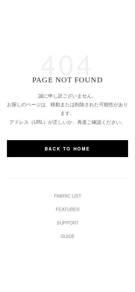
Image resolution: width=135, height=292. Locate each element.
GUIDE (68, 236)
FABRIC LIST (67, 195)
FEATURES (68, 209)
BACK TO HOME (67, 148)
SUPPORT (68, 222)
